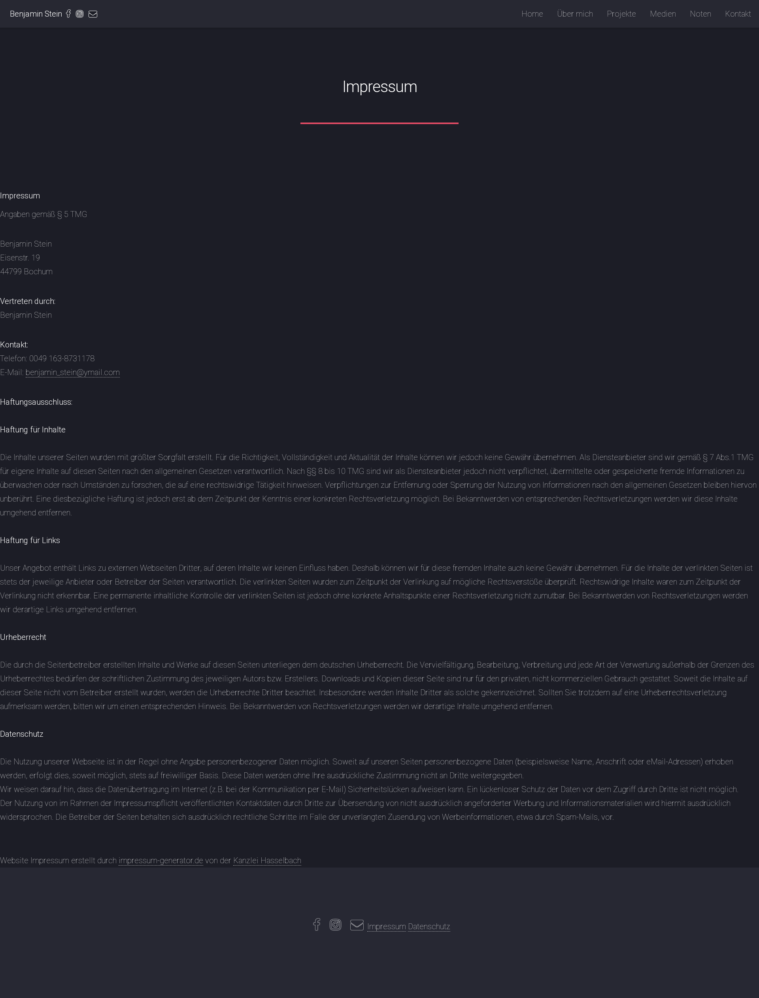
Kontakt (738, 14)
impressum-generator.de (161, 860)
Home (532, 14)
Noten (700, 14)
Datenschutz (429, 926)
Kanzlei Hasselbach (267, 860)
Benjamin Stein (36, 14)
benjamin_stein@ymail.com (73, 372)
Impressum (386, 926)
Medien (663, 14)
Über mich (575, 14)
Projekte (621, 14)
